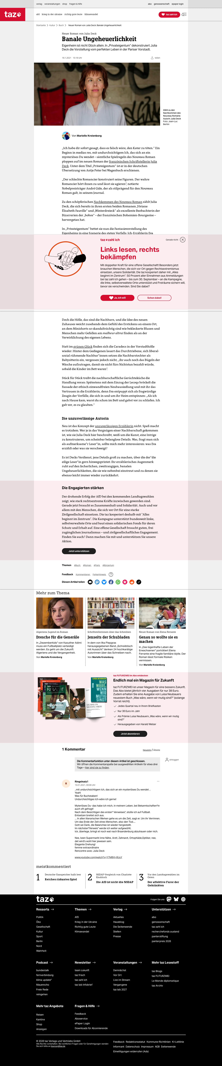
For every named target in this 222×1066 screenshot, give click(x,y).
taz (45, 899)
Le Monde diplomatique (165, 980)
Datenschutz (133, 1046)
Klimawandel (82, 931)
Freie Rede (42, 989)
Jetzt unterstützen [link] (79, 551)
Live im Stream (121, 980)
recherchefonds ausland (165, 931)
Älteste (156, 750)
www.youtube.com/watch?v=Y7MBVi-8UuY (98, 857)
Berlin (39, 941)
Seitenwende (168, 1046)
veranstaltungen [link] (52, 4)
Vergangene (120, 984)
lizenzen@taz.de (58, 1046)
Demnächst (119, 970)
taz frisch (80, 975)
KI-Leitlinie (178, 1041)
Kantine (40, 1019)
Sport (39, 936)
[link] (38, 14)
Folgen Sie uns (157, 899)
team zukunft (82, 970)
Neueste (147, 750)
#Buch (77, 565)
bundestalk (42, 970)
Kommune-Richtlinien (159, 1041)
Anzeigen (41, 1029)
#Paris (97, 565)
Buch (61, 25)
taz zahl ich (158, 926)
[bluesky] (176, 900)
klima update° (44, 980)
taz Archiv (157, 985)
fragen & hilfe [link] (75, 4)
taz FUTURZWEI (160, 976)
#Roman (87, 565)
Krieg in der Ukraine (86, 922)
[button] (184, 14)
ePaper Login (82, 1023)
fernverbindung (44, 975)
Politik (39, 917)
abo (154, 917)
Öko (38, 922)
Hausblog (118, 922)
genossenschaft (161, 922)
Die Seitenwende (122, 926)
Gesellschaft (43, 926)
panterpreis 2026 (161, 941)
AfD (77, 917)
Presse (117, 936)
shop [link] (64, 4)
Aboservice (81, 1018)
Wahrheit (41, 950)
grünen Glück (82, 346)
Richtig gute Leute (85, 926)
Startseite (41, 25)
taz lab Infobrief (83, 984)
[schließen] (183, 240)
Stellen (117, 931)
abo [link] (150, 4)
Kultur (52, 25)
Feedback (80, 1013)
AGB (157, 1046)
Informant (119, 1046)
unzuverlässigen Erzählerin (114, 426)
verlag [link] (39, 4)
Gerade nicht (172, 239)
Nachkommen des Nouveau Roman (118, 202)
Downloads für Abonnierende (91, 1028)
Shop (39, 1024)
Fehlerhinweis (99, 574)
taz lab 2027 (120, 989)
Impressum (147, 1046)
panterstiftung (160, 936)
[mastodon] (169, 900)
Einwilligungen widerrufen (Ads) (131, 1051)
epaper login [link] (177, 4)
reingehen (42, 994)
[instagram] (183, 900)
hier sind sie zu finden (97, 767)
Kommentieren (83, 574)
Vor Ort (117, 975)
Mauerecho (42, 984)
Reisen (40, 1014)
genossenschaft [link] (161, 4)
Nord (39, 946)
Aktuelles (118, 917)
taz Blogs (157, 971)
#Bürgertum (108, 565)
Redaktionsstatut (136, 1041)
